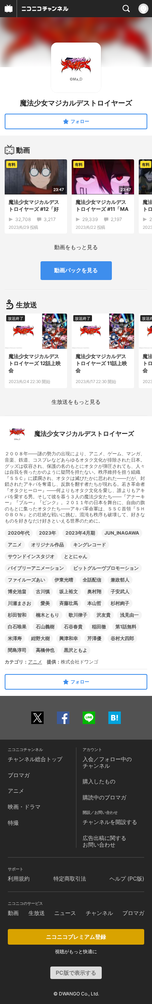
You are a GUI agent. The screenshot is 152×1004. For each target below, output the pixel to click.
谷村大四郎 (122, 638)
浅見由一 (129, 615)
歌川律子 (78, 615)
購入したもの (99, 781)
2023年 (47, 533)
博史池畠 (17, 591)
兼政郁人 (120, 580)
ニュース (65, 912)
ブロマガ (19, 775)
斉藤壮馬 (68, 603)
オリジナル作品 (47, 544)
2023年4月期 (80, 533)
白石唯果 (17, 627)
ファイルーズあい (26, 580)
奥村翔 (94, 591)
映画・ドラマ (24, 806)
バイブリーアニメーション (36, 568)
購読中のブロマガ (104, 797)
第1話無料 (125, 627)
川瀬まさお (19, 603)
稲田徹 (99, 627)
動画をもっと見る (76, 247)
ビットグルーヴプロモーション (106, 568)
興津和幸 (68, 638)
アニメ (15, 544)
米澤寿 (15, 638)
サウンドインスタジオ (31, 556)
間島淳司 (17, 650)
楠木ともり (47, 615)
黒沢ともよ (75, 650)
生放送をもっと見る (76, 401)
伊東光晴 (64, 580)
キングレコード (89, 544)
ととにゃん (75, 556)
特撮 (13, 822)
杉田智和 (17, 615)
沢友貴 (104, 615)
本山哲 (94, 603)
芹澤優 (94, 638)
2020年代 (19, 533)
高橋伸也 (45, 650)
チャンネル (99, 912)
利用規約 (19, 878)
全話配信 (92, 580)
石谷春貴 (73, 627)
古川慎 (43, 591)
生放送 (36, 912)
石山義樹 (45, 627)
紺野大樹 (40, 638)
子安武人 (120, 591)
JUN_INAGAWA (121, 533)
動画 (13, 912)
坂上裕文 (68, 591)
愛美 (45, 603)
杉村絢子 (120, 603)
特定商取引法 (69, 878)
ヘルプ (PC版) (127, 878)
